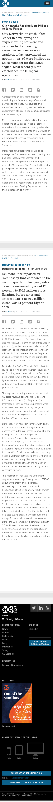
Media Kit (33, 629)
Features (6, 632)
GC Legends (8, 653)
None (8, 79)
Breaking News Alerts (12, 665)
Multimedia (7, 636)
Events (5, 639)
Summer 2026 (8, 726)
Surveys (6, 650)
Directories (7, 646)
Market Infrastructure (16, 265)
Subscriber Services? (20, 778)
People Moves (10, 22)
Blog (4, 643)
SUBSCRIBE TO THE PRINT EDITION (26, 773)
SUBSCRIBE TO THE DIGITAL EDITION (26, 782)
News (5, 629)
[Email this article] (30, 90)
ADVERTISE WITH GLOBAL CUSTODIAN (40, 642)
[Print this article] (38, 89)
